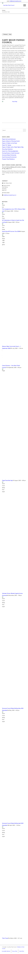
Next (10, 34)
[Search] (20, 5)
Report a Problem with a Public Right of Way (13, 147)
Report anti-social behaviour (9, 139)
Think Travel (5, 938)
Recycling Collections (7, 149)
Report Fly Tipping (6, 145)
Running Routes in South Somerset (10, 153)
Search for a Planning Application (10, 151)
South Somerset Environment (9, 157)
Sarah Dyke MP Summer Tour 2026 (11, 231)
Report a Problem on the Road (9, 143)
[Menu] (24, 5)
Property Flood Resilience (8, 159)
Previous (5, 34)
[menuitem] (20, 5)
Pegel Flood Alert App (7, 480)
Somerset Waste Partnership (9, 155)
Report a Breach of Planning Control (11, 141)
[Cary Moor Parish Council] (11, 5)
